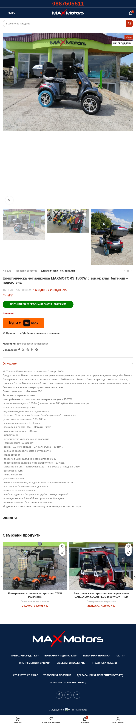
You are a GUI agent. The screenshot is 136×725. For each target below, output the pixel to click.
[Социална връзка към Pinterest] (28, 349)
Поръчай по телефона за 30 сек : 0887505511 (38, 304)
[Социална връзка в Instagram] (68, 695)
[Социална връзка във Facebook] (19, 349)
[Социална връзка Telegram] (36, 349)
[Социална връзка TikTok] (76, 695)
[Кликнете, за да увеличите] (9, 200)
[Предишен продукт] (124, 270)
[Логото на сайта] (68, 12)
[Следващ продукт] (131, 270)
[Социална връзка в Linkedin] (32, 349)
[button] (62, 553)
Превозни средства (26, 270)
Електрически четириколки (58, 270)
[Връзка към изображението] (68, 638)
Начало (7, 270)
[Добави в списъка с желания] (62, 546)
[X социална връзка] (23, 349)
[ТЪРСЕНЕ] (129, 23)
